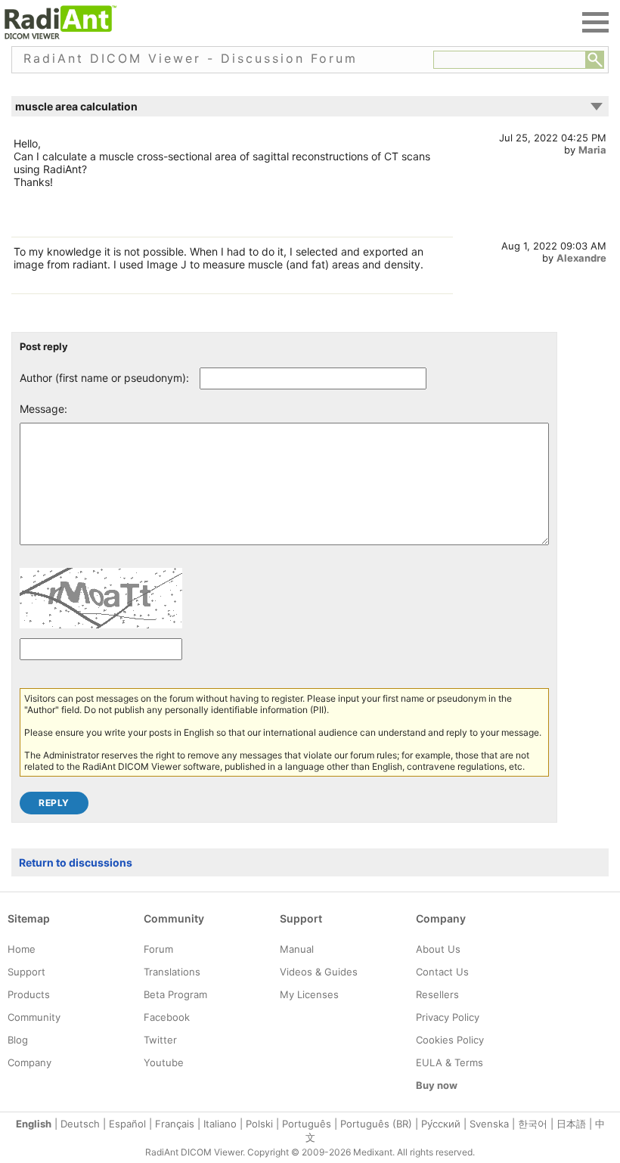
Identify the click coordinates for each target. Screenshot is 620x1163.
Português (306, 1124)
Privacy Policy (447, 1017)
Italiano (220, 1124)
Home (22, 949)
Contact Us (442, 972)
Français (174, 1124)
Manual (297, 949)
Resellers (437, 994)
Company (29, 1062)
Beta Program (175, 994)
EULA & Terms (449, 1062)
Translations (172, 972)
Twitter (160, 1040)
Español (127, 1124)
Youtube (164, 1062)
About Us (438, 949)
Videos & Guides (319, 972)
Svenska (489, 1124)
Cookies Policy (450, 1040)
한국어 (532, 1124)
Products (29, 994)
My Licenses (309, 994)
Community (34, 1017)
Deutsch (80, 1124)
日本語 (571, 1124)
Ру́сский (440, 1124)
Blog (18, 1040)
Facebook (167, 1017)
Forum (158, 949)
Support (26, 972)
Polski (259, 1124)
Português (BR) (376, 1124)
